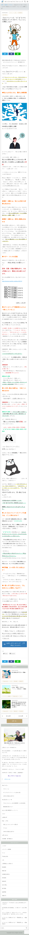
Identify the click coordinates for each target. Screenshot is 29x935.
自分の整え (5, 14)
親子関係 (4, 888)
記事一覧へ (14, 721)
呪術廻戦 (4, 867)
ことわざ (4, 845)
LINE (18, 54)
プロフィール (7, 779)
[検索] (27, 928)
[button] (14, 644)
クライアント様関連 (6, 849)
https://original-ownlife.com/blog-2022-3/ (12, 281)
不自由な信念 (5, 856)
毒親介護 (4, 870)
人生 (15, 12)
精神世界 (4, 881)
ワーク (11, 12)
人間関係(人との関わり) (7, 863)
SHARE (11, 54)
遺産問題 (4, 892)
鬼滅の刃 (4, 895)
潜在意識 (20, 12)
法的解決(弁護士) (6, 874)
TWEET (5, 54)
